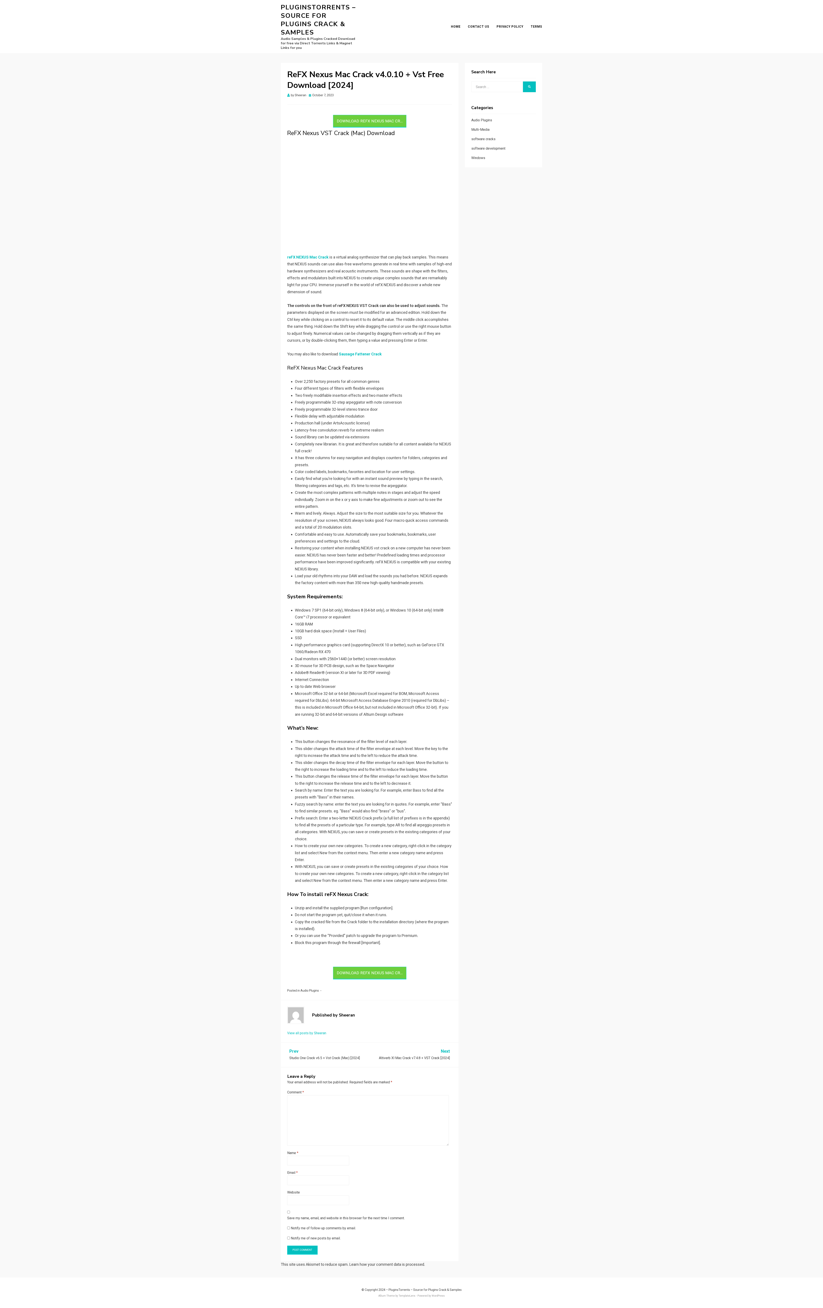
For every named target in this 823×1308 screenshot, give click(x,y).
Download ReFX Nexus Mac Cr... (370, 121)
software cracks (483, 139)
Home (456, 26)
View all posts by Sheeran (306, 1033)
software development (488, 148)
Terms (536, 26)
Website (293, 1192)
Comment (295, 1092)
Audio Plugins (309, 990)
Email (292, 1173)
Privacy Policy (510, 26)
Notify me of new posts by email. (316, 1238)
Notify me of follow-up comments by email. (323, 1228)
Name (292, 1153)
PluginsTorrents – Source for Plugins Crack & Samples (318, 20)
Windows (478, 158)
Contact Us (478, 26)
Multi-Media (480, 130)
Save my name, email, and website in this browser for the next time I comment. (346, 1218)
